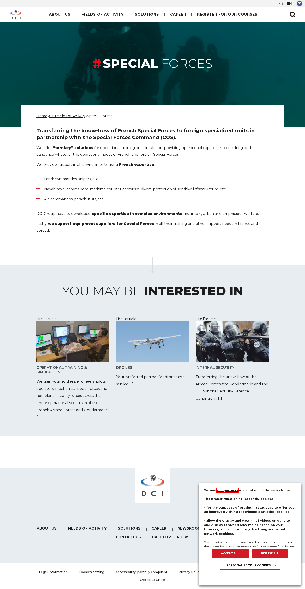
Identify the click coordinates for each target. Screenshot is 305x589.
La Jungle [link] (158, 579)
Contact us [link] (128, 537)
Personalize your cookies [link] (249, 565)
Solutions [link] (147, 14)
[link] (299, 3)
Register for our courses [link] (227, 14)
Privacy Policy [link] (189, 572)
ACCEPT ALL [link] (230, 553)
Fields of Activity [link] (102, 14)
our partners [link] (227, 490)
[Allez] (152, 265)
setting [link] (91, 572)
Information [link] (53, 572)
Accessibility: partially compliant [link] (141, 572)
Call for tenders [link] (171, 537)
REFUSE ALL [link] (270, 553)
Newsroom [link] (189, 528)
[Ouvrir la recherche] (292, 14)
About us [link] (59, 14)
